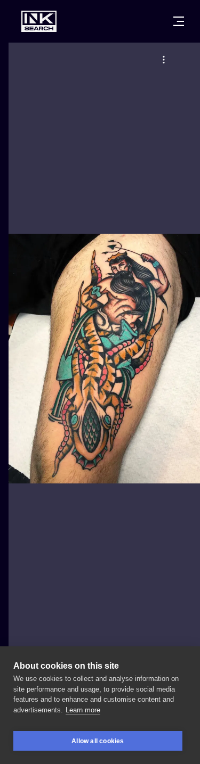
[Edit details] (164, 59)
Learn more (83, 710)
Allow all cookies (97, 741)
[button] (164, 59)
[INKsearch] (39, 21)
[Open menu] (178, 21)
